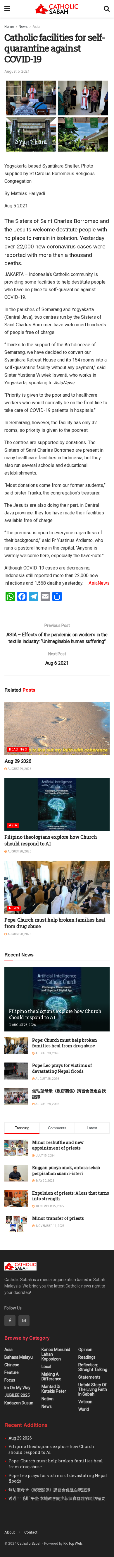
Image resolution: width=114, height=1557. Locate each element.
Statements (89, 1377)
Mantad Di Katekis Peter (54, 1389)
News (23, 27)
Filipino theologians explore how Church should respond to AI (50, 840)
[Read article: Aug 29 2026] (57, 728)
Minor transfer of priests (58, 1218)
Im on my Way (17, 1387)
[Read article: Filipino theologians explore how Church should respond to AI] (57, 804)
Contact (30, 1532)
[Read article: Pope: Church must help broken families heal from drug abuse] (57, 887)
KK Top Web (72, 1543)
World (83, 1409)
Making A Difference (51, 1376)
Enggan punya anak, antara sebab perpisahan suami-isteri (66, 1170)
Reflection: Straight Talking (92, 1367)
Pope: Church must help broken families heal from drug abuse (64, 1043)
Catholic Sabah (29, 1543)
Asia (36, 27)
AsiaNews (99, 583)
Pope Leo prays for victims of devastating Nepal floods (62, 1068)
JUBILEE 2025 (17, 1395)
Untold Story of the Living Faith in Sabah (92, 1389)
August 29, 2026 (19, 768)
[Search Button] (107, 9)
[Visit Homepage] (57, 9)
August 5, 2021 (17, 71)
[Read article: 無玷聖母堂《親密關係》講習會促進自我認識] (16, 1096)
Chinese (11, 1364)
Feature (11, 1372)
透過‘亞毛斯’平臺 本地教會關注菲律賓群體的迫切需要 (56, 1498)
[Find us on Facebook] (9, 1320)
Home (9, 27)
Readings (18, 749)
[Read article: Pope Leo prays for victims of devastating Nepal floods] (16, 1071)
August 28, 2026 (19, 851)
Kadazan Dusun (18, 1403)
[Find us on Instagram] (24, 1320)
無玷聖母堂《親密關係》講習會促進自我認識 (49, 1490)
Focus (9, 1380)
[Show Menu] (7, 9)
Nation (47, 1398)
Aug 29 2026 (17, 761)
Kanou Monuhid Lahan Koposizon (56, 1354)
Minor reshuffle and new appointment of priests (58, 1145)
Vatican (85, 1401)
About (9, 1532)
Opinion (85, 1349)
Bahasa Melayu (18, 1357)
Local (46, 1366)
